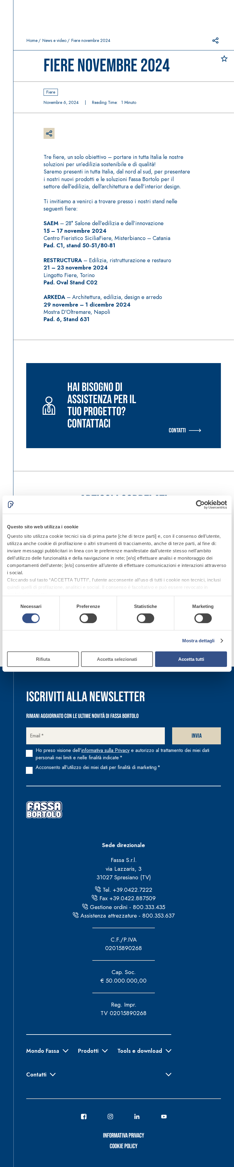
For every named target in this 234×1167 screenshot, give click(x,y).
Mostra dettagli (198, 640)
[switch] (88, 618)
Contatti (177, 430)
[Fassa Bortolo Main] (44, 809)
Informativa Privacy (123, 1135)
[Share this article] (215, 40)
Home (32, 40)
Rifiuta (43, 659)
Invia (197, 736)
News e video (54, 40)
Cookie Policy (123, 1146)
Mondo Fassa (42, 1050)
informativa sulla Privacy (105, 750)
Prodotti (88, 1050)
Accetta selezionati (117, 659)
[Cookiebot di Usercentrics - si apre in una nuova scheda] (200, 504)
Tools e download (139, 1050)
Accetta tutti (191, 659)
